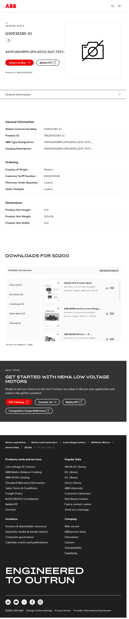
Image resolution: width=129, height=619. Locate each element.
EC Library (71, 477)
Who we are (72, 526)
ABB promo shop (75, 531)
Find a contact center (78, 504)
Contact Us (45, 402)
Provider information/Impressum (92, 610)
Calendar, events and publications (26, 542)
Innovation (71, 537)
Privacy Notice (63, 610)
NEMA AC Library (75, 466)
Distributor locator (76, 498)
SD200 (28, 447)
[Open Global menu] (119, 6)
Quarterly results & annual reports (26, 531)
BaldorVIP (46, 62)
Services (10, 509)
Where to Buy (17, 62)
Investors (11, 519)
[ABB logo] (10, 6)
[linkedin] (8, 602)
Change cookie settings (39, 610)
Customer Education (78, 493)
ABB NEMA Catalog (17, 477)
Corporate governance (19, 537)
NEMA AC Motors (100, 442)
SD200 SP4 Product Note (78, 282)
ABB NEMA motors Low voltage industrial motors (81, 310)
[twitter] (24, 602)
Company (71, 519)
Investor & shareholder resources (26, 526)
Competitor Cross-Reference (27, 410)
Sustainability (73, 547)
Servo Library (73, 482)
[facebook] (32, 602)
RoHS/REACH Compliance (21, 498)
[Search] (112, 6)
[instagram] (40, 602)
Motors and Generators (44, 442)
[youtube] (16, 602)
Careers (69, 542)
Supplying (71, 553)
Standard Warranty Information (25, 482)
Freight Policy (14, 493)
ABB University (74, 488)
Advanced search (109, 270)
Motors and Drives (15, 442)
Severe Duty (12, 447)
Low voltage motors (74, 442)
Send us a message (77, 509)
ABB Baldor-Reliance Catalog (23, 472)
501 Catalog (16, 402)
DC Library (71, 472)
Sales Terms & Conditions (21, 488)
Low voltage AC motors (20, 466)
